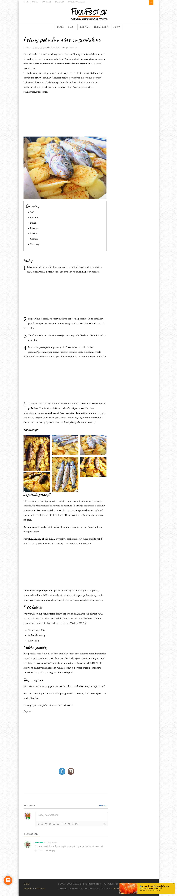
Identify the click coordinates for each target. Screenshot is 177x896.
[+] (76, 824)
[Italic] (42, 824)
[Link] (69, 824)
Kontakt (46, 1)
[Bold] (38, 824)
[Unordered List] (58, 824)
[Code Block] (65, 824)
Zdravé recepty (52, 48)
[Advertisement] (65, 116)
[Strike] (50, 824)
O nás (35, 1)
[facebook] (24, 2)
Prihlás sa (103, 806)
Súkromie (40, 888)
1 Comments (72, 48)
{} (73, 824)
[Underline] (46, 824)
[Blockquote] (61, 824)
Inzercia (59, 1)
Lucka (63, 48)
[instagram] (27, 2)
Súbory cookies (76, 1)
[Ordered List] (54, 824)
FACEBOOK (118, 888)
